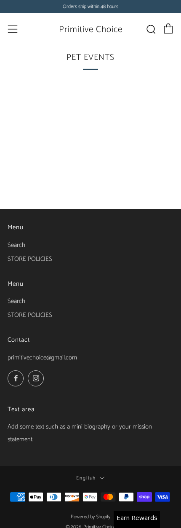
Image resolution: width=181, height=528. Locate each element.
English (86, 478)
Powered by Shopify (90, 517)
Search (16, 245)
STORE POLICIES (30, 259)
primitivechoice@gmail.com (42, 357)
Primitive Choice (90, 29)
